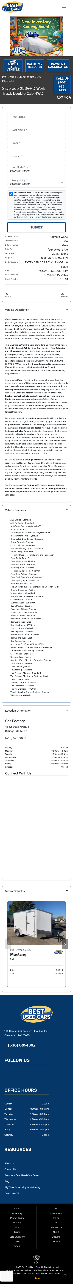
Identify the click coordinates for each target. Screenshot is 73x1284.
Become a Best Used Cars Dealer (21, 1175)
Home (17, 1208)
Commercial (56, 1227)
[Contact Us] (7, 782)
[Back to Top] (65, 1276)
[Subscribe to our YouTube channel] (25, 1076)
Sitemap (17, 1222)
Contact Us (10, 1169)
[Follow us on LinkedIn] (33, 1076)
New (17, 1241)
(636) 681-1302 (21, 1045)
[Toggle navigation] (64, 7)
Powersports (56, 1213)
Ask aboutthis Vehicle (13, 65)
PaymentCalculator (58, 65)
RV (55, 1208)
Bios (17, 1227)
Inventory (17, 1213)
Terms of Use (39, 217)
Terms (17, 1231)
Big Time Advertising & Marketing (22, 1187)
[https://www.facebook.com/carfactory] (14, 782)
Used (17, 1245)
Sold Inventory (17, 1236)
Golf (56, 1222)
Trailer (56, 1217)
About (56, 1231)
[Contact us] (8, 1076)
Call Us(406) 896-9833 (62, 85)
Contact (56, 1241)
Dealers (56, 1236)
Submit (36, 227)
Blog (6, 1181)
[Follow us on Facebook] (16, 1076)
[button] (36, 403)
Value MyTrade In (35, 65)
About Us (9, 1163)
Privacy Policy (23, 217)
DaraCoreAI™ (11, 1193)
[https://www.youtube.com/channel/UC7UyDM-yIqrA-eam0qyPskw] (20, 782)
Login (37, 1278)
